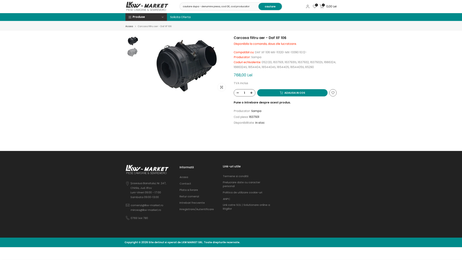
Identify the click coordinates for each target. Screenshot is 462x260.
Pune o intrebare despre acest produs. (262, 102)
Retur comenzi (189, 196)
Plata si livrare (189, 190)
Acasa (129, 26)
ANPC (226, 199)
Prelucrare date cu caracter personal (241, 184)
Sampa (256, 111)
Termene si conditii (235, 176)
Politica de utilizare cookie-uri (242, 192)
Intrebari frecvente (192, 203)
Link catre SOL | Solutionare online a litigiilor (246, 207)
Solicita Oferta (180, 17)
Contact (185, 183)
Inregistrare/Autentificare (197, 209)
